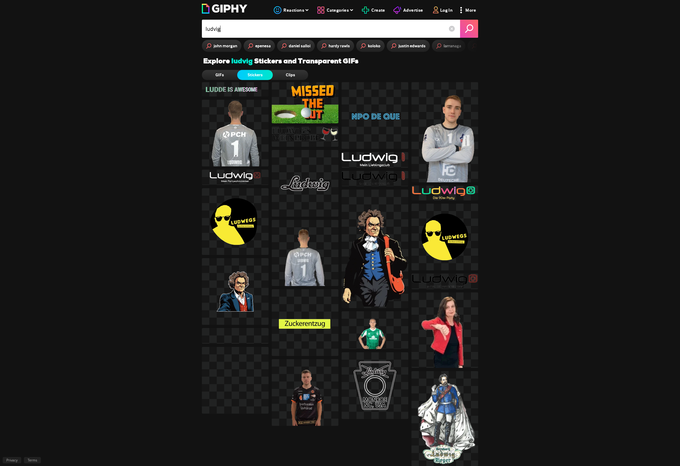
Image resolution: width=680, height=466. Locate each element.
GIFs (219, 74)
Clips (290, 74)
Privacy (12, 460)
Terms (32, 460)
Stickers (255, 74)
